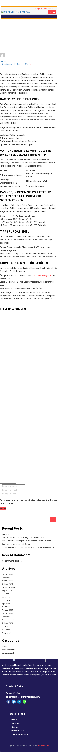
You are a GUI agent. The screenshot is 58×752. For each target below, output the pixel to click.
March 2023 (6, 633)
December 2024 (8, 617)
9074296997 (14, 693)
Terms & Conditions (20, 734)
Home (14, 720)
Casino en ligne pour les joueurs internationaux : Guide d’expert (26, 541)
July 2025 (6, 594)
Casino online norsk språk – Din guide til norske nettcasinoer (26, 538)
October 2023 (7, 623)
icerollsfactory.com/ (43, 275)
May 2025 (6, 600)
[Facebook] (8, 702)
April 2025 (6, 604)
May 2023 (6, 630)
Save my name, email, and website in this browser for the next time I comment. (28, 502)
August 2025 (7, 591)
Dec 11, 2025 (22, 64)
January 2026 (7, 574)
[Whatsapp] (24, 702)
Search (53, 519)
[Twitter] (14, 702)
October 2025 (7, 584)
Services (15, 723)
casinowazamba (8, 650)
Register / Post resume (44, 9)
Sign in (52, 12)
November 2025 (8, 581)
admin (3, 61)
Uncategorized (8, 64)
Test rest (5, 534)
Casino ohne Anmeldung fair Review (16, 544)
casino (4, 647)
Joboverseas (43, 746)
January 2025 (7, 613)
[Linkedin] (19, 702)
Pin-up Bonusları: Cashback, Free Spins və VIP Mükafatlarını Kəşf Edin (28, 547)
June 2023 (6, 626)
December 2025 (8, 578)
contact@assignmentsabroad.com (24, 697)
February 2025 (7, 610)
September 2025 (8, 587)
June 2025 (6, 597)
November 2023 (8, 620)
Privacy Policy (17, 731)
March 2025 (6, 607)
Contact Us (16, 727)
